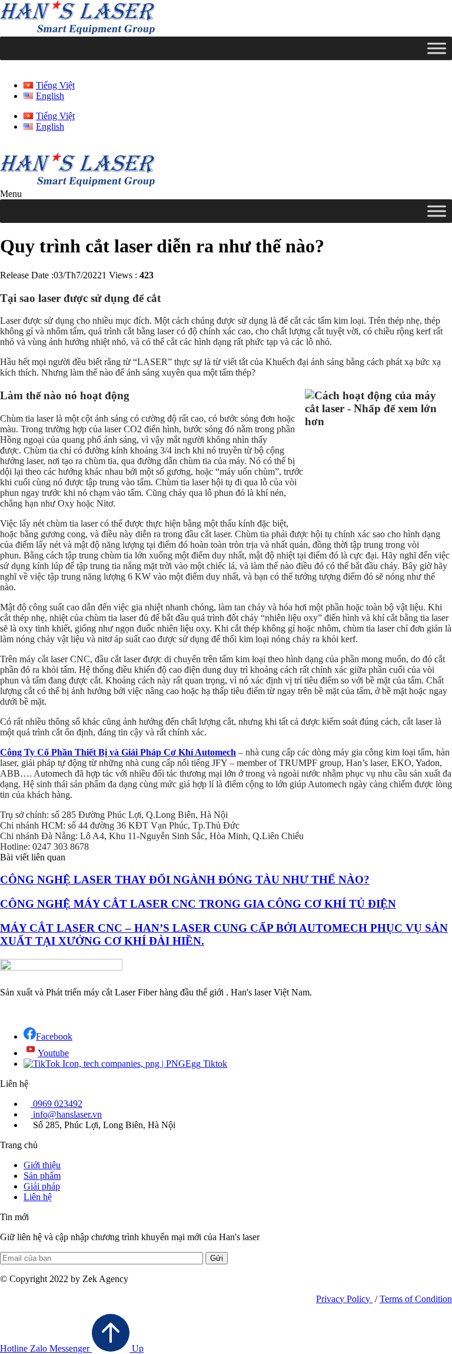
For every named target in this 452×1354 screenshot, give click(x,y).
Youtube (53, 1053)
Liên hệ (38, 1197)
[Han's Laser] (77, 31)
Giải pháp (42, 1186)
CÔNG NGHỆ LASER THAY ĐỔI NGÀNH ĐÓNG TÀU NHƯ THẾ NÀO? (185, 879)
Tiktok (214, 1064)
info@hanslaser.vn (66, 1114)
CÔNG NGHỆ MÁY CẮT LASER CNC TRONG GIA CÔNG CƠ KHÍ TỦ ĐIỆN (198, 904)
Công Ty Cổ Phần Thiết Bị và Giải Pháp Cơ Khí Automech (118, 752)
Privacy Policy (344, 1299)
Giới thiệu (42, 1165)
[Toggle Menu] (436, 48)
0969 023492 (56, 1104)
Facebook (54, 1036)
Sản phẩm (42, 1176)
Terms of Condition (416, 1299)
